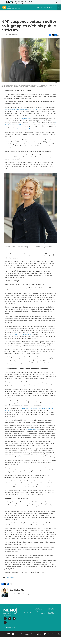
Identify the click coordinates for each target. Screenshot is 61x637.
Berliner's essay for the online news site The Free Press (22, 109)
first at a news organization (23, 129)
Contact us (25, 609)
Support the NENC (40, 614)
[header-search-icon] (56, 2)
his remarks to (22, 334)
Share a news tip (26, 612)
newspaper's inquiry (32, 429)
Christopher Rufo (24, 119)
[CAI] (44, 634)
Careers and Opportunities (50, 613)
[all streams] (59, 7)
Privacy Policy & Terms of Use (51, 609)
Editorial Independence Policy (38, 610)
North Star (19, 457)
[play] (4, 7)
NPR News (10, 577)
